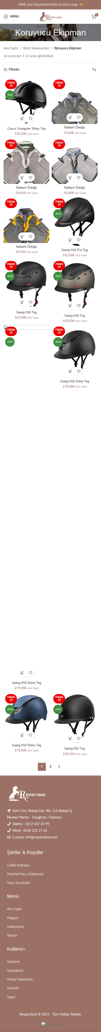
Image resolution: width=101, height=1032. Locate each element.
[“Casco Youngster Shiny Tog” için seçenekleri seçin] (22, 118)
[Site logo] (50, 16)
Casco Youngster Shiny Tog (26, 128)
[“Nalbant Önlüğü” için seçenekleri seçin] (70, 117)
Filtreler (14, 69)
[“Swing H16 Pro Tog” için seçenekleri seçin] (70, 240)
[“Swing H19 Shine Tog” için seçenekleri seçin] (22, 673)
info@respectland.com (41, 837)
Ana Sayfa (11, 48)
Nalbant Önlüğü (74, 127)
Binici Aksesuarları (36, 48)
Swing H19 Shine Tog (26, 683)
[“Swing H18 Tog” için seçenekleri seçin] (22, 302)
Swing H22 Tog (74, 748)
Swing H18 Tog (26, 312)
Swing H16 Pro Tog (75, 250)
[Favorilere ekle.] (31, 118)
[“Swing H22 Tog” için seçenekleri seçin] (70, 738)
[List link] (50, 865)
